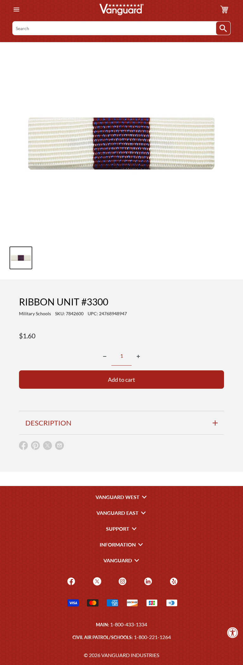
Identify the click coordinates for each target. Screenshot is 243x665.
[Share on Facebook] (23, 447)
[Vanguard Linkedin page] (147, 581)
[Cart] (224, 9)
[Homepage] (121, 9)
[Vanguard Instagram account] (121, 581)
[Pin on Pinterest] (35, 447)
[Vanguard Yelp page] (173, 581)
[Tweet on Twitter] (47, 447)
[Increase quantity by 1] (138, 356)
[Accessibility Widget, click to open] (233, 632)
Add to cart (121, 379)
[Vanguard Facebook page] (70, 581)
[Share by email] (59, 446)
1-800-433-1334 (128, 624)
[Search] (223, 28)
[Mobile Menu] (16, 10)
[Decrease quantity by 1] (104, 356)
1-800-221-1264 (152, 637)
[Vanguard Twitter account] (96, 581)
